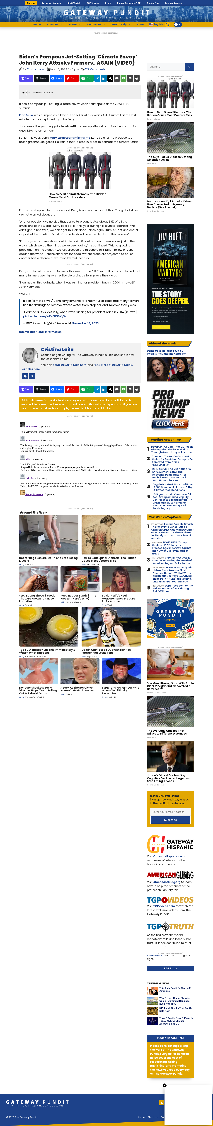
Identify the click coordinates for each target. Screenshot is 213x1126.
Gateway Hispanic (51, 3)
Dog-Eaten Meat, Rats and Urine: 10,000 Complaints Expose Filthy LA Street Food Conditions (173, 487)
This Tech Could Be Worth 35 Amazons (175, 989)
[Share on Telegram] (97, 78)
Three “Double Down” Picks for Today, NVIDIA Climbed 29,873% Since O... (176, 1021)
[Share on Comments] (117, 78)
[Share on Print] (137, 78)
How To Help (119, 24)
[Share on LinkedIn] (104, 78)
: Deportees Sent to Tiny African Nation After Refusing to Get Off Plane (173, 588)
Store (108, 3)
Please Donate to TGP (128, 3)
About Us (52, 24)
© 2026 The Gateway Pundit (21, 1117)
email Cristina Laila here (69, 365)
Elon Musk (26, 115)
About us (152, 1117)
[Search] (189, 67)
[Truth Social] (161, 1102)
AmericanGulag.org (166, 882)
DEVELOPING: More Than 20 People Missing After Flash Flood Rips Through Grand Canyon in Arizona (172, 449)
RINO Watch (74, 3)
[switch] (178, 24)
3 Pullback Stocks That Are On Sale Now (175, 1009)
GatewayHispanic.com (169, 856)
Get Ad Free (153, 3)
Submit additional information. (40, 332)
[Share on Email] (130, 78)
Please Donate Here (170, 1038)
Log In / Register (174, 3)
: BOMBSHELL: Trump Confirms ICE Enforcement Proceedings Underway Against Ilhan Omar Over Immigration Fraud (171, 548)
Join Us (72, 24)
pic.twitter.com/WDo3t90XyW (44, 316)
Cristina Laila (57, 349)
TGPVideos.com (164, 906)
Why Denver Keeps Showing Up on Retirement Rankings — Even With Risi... (175, 1001)
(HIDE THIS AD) (113, 33)
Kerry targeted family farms (69, 138)
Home (37, 24)
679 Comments (94, 69)
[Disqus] (80, 460)
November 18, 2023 (85, 323)
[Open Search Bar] (167, 24)
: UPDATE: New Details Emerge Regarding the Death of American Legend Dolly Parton (172, 560)
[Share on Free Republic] (110, 78)
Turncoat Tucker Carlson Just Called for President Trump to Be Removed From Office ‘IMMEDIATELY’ (172, 460)
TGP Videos (93, 3)
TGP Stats (170, 968)
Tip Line (31, 3)
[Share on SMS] (123, 78)
